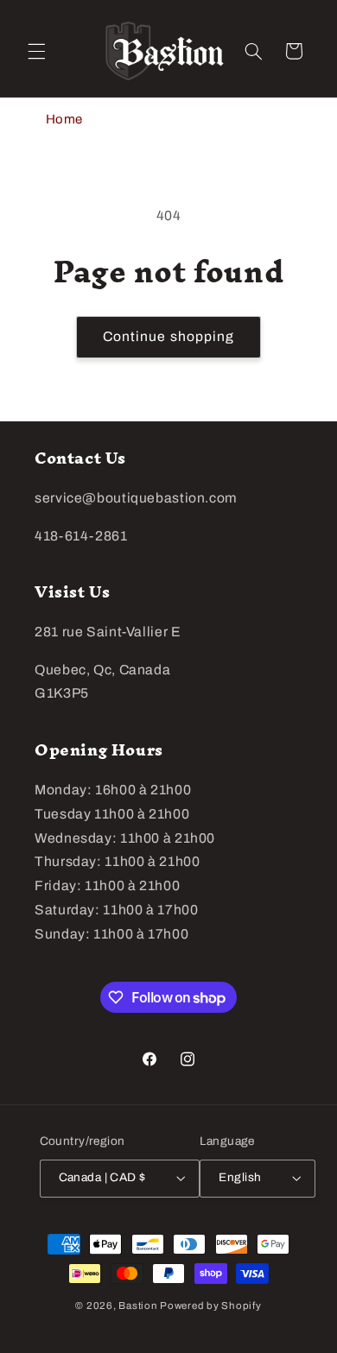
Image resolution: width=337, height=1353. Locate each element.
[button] (36, 51)
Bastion (137, 1305)
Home (65, 119)
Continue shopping (168, 336)
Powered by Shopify (210, 1305)
